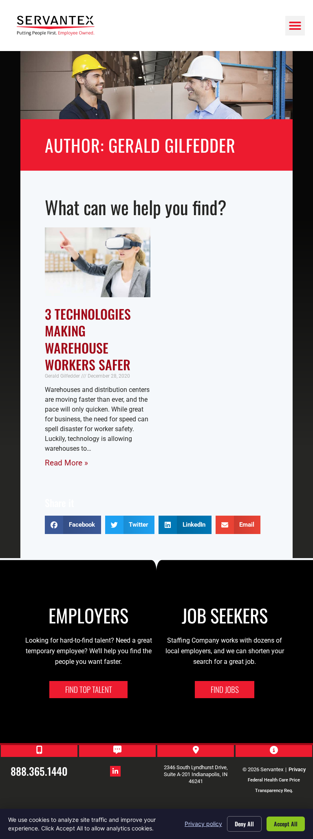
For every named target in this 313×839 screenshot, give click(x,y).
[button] (295, 26)
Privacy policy (203, 823)
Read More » (66, 462)
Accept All (286, 823)
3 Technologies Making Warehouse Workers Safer (88, 339)
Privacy (297, 769)
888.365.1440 (39, 771)
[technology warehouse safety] (97, 262)
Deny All (244, 823)
